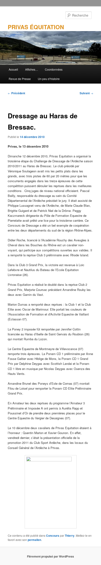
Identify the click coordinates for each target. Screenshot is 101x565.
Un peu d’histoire (49, 79)
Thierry (69, 535)
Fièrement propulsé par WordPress (50, 556)
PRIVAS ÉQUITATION (36, 27)
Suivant (86, 93)
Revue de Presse (20, 79)
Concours (52, 535)
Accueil (13, 69)
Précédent (16, 93)
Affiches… (31, 69)
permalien (34, 540)
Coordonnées (53, 69)
